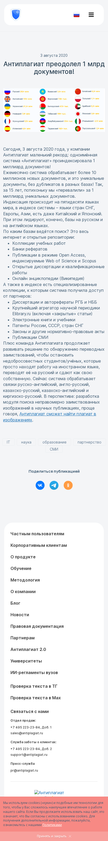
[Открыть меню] (91, 14)
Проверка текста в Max (35, 697)
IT (8, 442)
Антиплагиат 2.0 (28, 649)
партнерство (89, 442)
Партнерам (22, 637)
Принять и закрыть (52, 836)
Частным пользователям (37, 533)
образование (54, 442)
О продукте (23, 556)
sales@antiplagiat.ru (26, 733)
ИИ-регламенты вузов (34, 672)
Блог (15, 603)
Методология (25, 580)
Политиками (52, 825)
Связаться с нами (29, 711)
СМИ (54, 449)
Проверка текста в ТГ (33, 686)
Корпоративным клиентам (38, 545)
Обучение (20, 568)
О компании (23, 591)
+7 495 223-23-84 (25, 727)
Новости (19, 614)
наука (26, 442)
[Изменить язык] (76, 14)
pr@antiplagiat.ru (24, 770)
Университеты (26, 661)
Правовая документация (37, 626)
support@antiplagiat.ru (28, 755)
